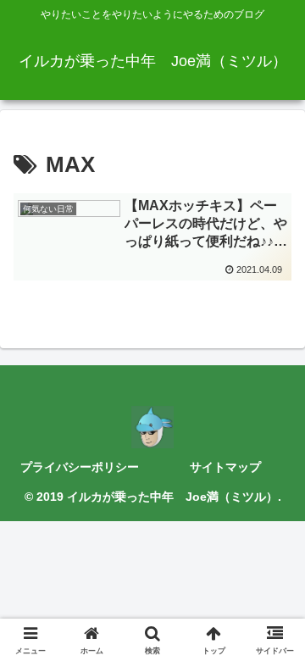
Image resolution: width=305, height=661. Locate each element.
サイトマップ (225, 467)
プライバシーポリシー (79, 467)
